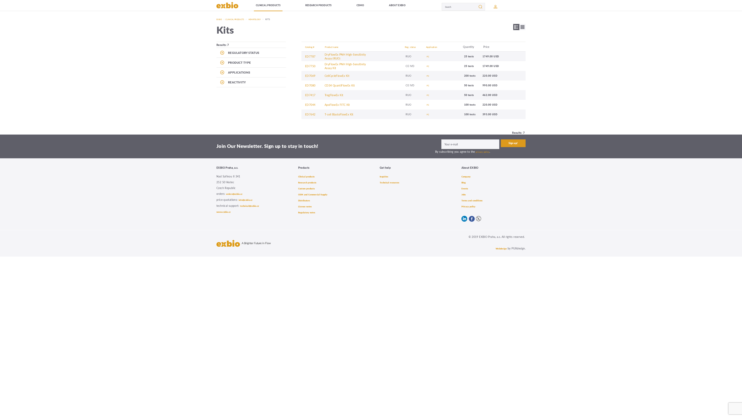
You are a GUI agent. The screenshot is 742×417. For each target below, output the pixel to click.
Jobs (464, 194)
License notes (307, 205)
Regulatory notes (309, 211)
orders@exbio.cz (237, 194)
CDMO (368, 7)
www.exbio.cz (225, 211)
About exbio (403, 7)
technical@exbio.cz (252, 205)
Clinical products (274, 7)
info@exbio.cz (248, 199)
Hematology (261, 19)
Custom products (309, 188)
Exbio (219, 19)
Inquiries (385, 176)
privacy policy (484, 151)
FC (428, 56)
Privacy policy (470, 205)
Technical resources (392, 182)
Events (465, 188)
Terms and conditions (475, 199)
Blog (464, 182)
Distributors (306, 199)
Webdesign (499, 247)
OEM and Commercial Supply (317, 194)
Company (467, 176)
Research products (326, 7)
